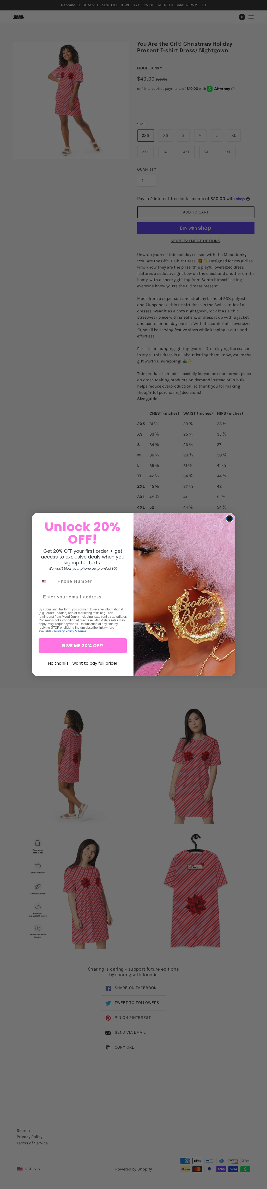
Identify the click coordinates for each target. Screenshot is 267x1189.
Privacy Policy (64, 631)
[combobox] (47, 581)
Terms (82, 631)
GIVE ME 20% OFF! (83, 645)
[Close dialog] (229, 518)
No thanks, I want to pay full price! (82, 663)
